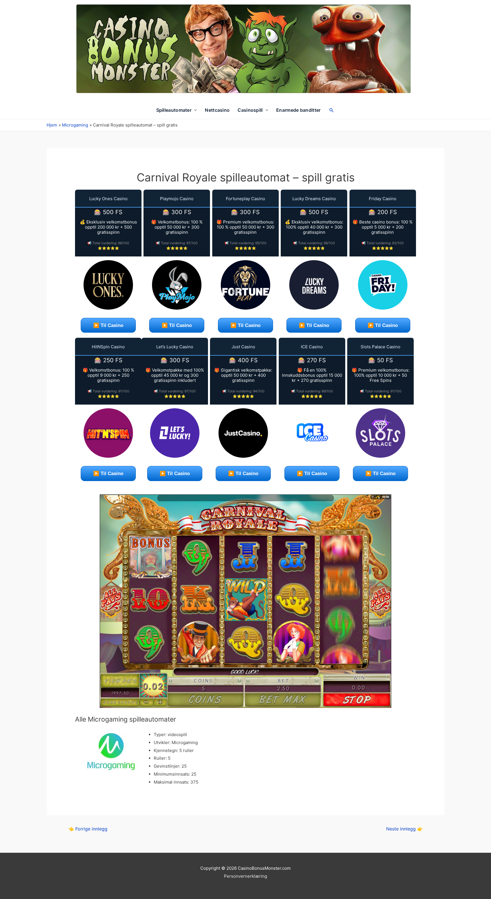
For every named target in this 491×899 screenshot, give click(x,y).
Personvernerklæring (245, 876)
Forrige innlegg (87, 829)
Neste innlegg (404, 829)
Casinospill (250, 110)
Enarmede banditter (298, 110)
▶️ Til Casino (108, 325)
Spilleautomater (174, 110)
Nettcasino (217, 110)
